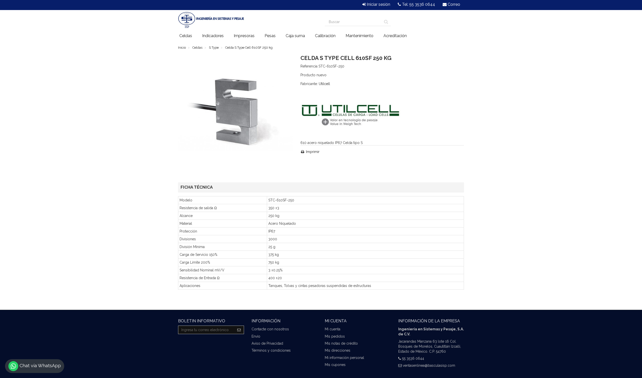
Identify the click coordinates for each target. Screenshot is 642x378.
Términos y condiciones (271, 350)
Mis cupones (335, 365)
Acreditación (395, 35)
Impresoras (244, 35)
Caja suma (295, 35)
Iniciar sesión (378, 4)
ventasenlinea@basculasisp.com (429, 365)
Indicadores (213, 35)
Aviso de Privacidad (267, 343)
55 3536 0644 (413, 358)
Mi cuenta (332, 329)
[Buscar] (386, 22)
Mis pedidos (335, 336)
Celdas (185, 35)
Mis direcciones (337, 350)
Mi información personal (344, 358)
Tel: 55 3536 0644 (418, 4)
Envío (256, 336)
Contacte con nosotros (270, 329)
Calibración (325, 35)
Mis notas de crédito (341, 343)
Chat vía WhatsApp (39, 365)
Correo (453, 4)
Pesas (270, 35)
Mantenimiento (359, 35)
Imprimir (312, 152)
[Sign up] (239, 330)
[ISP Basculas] (211, 20)
